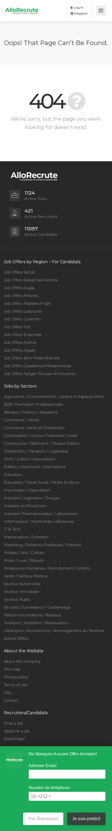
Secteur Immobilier (21, 591)
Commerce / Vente (21, 420)
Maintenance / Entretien (26, 537)
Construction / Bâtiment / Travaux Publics (41, 443)
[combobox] (40, 796)
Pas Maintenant (43, 818)
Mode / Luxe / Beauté (24, 560)
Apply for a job (17, 731)
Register (80, 13)
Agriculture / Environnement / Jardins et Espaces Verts (53, 396)
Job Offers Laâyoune (23, 311)
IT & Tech (12, 529)
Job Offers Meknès (21, 295)
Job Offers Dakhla (20, 342)
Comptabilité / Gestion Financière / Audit (41, 435)
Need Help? (15, 739)
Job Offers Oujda (19, 288)
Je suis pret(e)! (86, 818)
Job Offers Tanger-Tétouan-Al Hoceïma (39, 373)
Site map (12, 669)
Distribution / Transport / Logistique (36, 451)
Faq (7, 692)
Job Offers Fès (17, 327)
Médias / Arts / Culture (24, 552)
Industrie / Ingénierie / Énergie (32, 498)
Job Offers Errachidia (22, 334)
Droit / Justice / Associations (29, 459)
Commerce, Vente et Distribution (34, 428)
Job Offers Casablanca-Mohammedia (37, 366)
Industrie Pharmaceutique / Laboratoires (41, 513)
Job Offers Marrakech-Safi (27, 303)
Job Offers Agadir (19, 350)
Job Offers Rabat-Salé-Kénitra (31, 280)
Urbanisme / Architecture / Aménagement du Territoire (54, 630)
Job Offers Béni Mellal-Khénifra (32, 358)
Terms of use (15, 684)
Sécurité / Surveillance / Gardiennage (37, 607)
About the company (22, 661)
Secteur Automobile (22, 584)
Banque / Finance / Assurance (31, 412)
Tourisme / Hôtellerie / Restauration (36, 623)
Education (13, 474)
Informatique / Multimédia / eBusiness (39, 521)
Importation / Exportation (27, 490)
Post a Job (13, 723)
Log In (78, 7)
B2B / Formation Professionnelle (33, 404)
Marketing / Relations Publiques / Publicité (42, 545)
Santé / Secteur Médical (25, 576)
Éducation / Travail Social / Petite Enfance (41, 482)
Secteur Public (17, 599)
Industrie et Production (25, 506)
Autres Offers (16, 638)
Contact (11, 700)
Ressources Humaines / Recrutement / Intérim (47, 568)
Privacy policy (16, 677)
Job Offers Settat (19, 272)
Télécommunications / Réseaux (32, 615)
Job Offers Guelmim (22, 319)
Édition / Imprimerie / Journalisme (35, 467)
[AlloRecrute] (22, 6)
